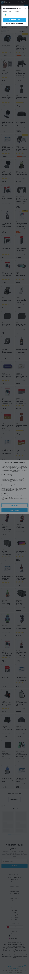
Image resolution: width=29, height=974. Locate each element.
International (10, 14)
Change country (14, 19)
